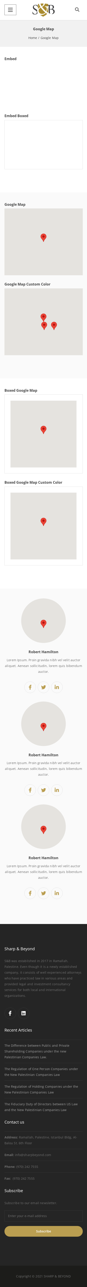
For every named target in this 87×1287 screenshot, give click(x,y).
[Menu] (10, 9)
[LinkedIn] (23, 1013)
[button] (43, 238)
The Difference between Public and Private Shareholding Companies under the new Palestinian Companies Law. (36, 1051)
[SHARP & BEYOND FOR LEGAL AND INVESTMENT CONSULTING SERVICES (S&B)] (43, 10)
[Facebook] (10, 1013)
